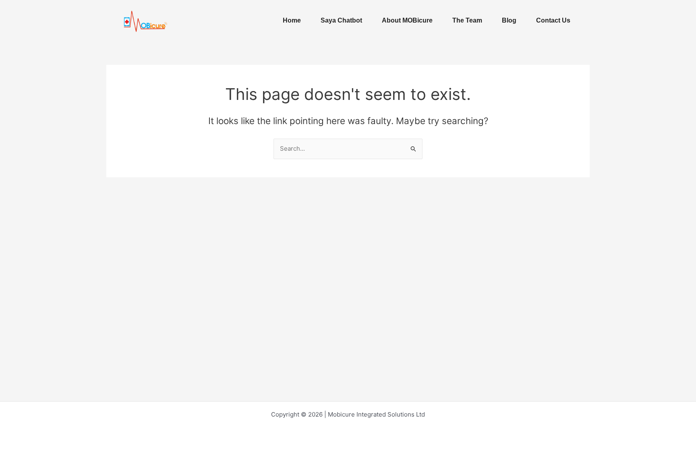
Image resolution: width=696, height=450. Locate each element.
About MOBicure (407, 20)
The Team (467, 20)
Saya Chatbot (341, 20)
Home (292, 20)
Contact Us (553, 20)
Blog (509, 20)
